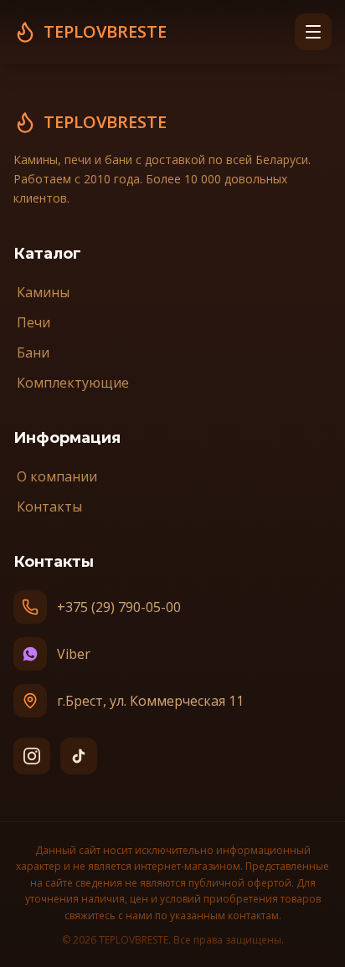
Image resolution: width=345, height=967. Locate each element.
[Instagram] (31, 756)
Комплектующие (73, 382)
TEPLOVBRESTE (105, 122)
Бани (33, 352)
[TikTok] (78, 756)
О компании (57, 476)
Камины (43, 292)
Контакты (49, 506)
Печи (33, 322)
